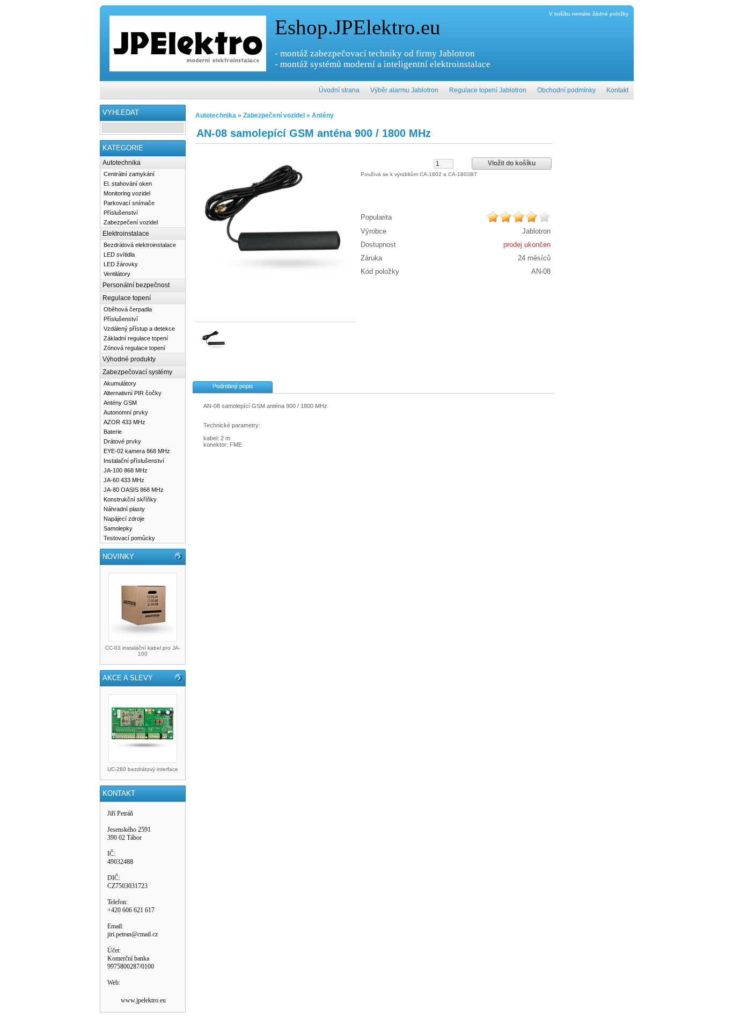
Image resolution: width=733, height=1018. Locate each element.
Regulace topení (126, 298)
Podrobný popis (232, 386)
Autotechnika (121, 162)
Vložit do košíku (512, 163)
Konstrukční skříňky (130, 499)
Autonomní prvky (126, 412)
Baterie (113, 431)
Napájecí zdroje (124, 518)
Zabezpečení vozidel (131, 222)
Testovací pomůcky (129, 538)
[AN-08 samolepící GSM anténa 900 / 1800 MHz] (275, 226)
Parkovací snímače (129, 203)
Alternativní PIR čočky (133, 393)
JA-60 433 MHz (124, 480)
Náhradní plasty (124, 509)
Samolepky (118, 528)
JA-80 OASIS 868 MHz (134, 489)
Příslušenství (121, 212)
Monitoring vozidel (127, 193)
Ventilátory (117, 274)
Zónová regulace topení (134, 348)
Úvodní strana (339, 90)
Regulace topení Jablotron (487, 90)
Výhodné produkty (129, 359)
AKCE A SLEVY (127, 678)
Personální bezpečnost (136, 285)
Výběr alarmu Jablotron (404, 90)
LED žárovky (121, 264)
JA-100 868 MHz (126, 470)
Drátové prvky (122, 441)
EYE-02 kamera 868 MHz (137, 451)
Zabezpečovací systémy (137, 372)
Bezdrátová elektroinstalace (140, 245)
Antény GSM (120, 402)
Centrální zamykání (129, 174)
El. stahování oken (128, 183)
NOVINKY (118, 556)
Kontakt (617, 90)
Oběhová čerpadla (128, 309)
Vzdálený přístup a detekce (139, 328)
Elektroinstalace (125, 233)
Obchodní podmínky (566, 90)
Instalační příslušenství (134, 460)
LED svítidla (119, 254)
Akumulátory (120, 383)
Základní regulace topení (136, 338)
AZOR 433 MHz (124, 422)
